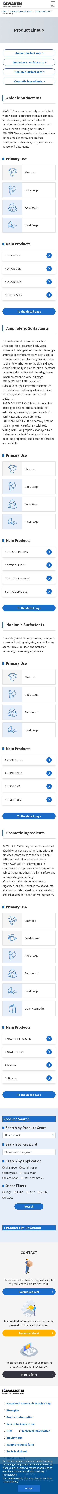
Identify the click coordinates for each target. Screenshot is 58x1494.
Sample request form (20, 1444)
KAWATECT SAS (14, 1052)
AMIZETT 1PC (13, 799)
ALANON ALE (12, 255)
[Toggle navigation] (52, 4)
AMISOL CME (12, 786)
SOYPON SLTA (13, 295)
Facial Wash (31, 207)
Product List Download (23, 1227)
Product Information (19, 1417)
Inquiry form (29, 1374)
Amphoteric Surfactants (28, 62)
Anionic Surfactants (28, 53)
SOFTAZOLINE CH (15, 565)
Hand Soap (31, 225)
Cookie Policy (11, 1481)
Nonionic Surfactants (28, 72)
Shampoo (30, 172)
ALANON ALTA (13, 282)
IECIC (32, 1192)
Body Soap (31, 190)
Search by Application (20, 1424)
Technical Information (35, 1431)
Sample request (29, 1292)
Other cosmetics (34, 1008)
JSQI (8, 1192)
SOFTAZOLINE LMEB (17, 578)
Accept (29, 1488)
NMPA (44, 1192)
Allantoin (10, 1065)
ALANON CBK (13, 268)
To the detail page (29, 311)
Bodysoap (11, 1173)
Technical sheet (29, 1333)
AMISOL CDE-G (14, 760)
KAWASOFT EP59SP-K (18, 1039)
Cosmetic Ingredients (28, 81)
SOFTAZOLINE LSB (16, 591)
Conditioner (32, 938)
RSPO (20, 1192)
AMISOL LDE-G (13, 773)
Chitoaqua (11, 1078)
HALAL (9, 1197)
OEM (9, 1431)
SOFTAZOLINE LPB (16, 552)
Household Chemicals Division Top (28, 1403)
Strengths (12, 1410)
